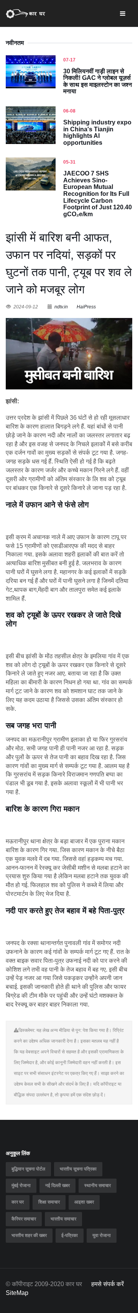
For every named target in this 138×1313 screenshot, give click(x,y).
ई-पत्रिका (69, 1235)
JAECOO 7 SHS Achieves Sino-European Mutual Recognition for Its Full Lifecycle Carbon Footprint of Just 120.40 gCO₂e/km (97, 193)
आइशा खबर (84, 1202)
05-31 (69, 162)
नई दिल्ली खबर (57, 1185)
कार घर (18, 1202)
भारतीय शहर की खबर (29, 1235)
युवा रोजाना (101, 1235)
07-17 (69, 60)
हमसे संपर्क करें (107, 1284)
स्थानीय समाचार (97, 1185)
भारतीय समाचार (63, 1219)
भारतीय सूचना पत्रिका (78, 1169)
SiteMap (17, 1293)
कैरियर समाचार (24, 1219)
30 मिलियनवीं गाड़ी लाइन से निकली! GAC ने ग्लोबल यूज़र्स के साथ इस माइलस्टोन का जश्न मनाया (97, 81)
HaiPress (86, 307)
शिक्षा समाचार (49, 1202)
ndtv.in (61, 307)
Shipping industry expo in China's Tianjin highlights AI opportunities (97, 132)
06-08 (69, 111)
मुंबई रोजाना (21, 1185)
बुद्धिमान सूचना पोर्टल (28, 1169)
